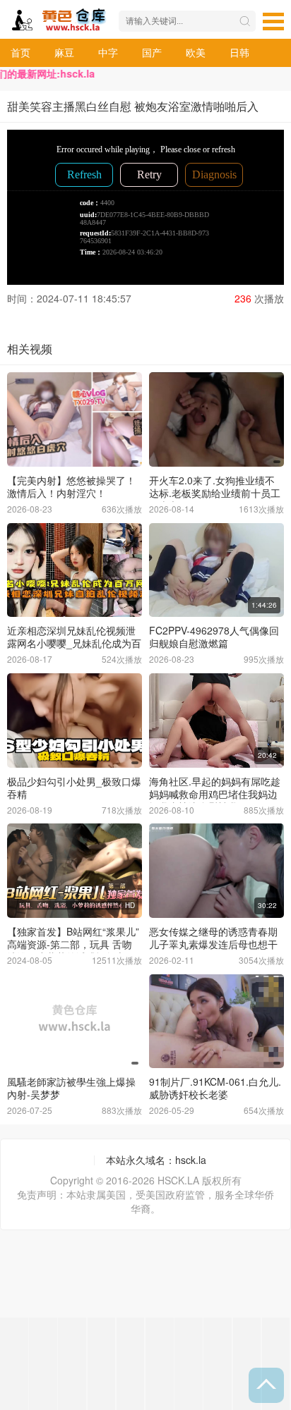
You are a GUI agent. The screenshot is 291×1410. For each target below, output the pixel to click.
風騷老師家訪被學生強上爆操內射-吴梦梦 (71, 1087)
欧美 (196, 52)
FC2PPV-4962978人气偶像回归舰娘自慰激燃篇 (214, 636)
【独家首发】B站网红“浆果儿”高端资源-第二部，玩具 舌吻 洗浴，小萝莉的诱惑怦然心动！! (73, 950)
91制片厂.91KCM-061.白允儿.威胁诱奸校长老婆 (215, 1087)
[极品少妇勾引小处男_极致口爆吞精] (74, 720)
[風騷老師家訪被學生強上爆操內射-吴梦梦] (74, 1021)
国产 (152, 52)
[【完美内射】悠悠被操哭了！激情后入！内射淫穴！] (74, 419)
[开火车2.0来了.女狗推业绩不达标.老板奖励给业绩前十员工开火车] (216, 419)
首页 (20, 52)
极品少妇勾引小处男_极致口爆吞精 (74, 787)
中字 (108, 52)
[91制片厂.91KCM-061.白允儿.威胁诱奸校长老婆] (216, 1021)
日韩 (239, 52)
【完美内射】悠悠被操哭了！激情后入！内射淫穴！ (71, 486)
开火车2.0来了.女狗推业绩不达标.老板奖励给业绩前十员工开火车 (214, 493)
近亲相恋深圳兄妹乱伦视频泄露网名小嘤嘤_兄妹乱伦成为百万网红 (74, 643)
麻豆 (64, 52)
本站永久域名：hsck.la (156, 1160)
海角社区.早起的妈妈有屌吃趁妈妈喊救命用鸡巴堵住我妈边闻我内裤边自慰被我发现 (214, 794)
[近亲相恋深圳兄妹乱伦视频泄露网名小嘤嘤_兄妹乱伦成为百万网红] (74, 570)
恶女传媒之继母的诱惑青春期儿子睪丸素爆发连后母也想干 (213, 937)
